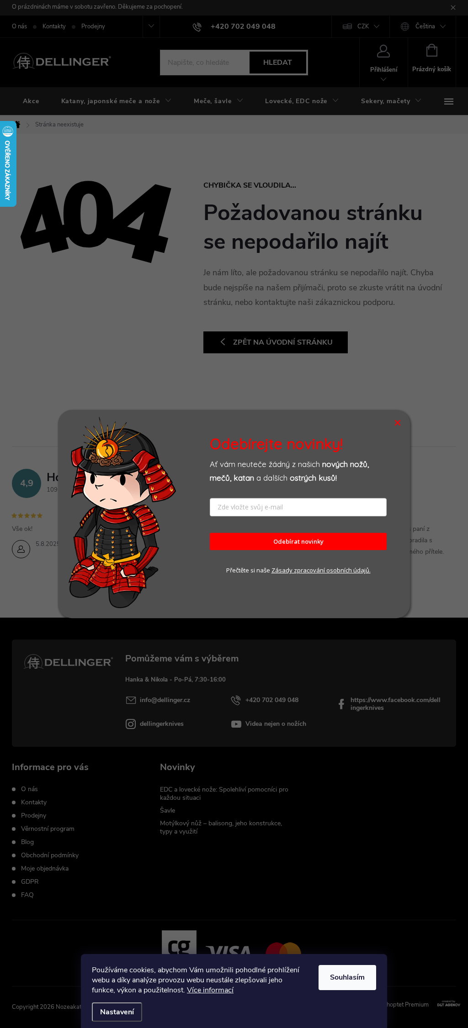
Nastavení (117, 1012)
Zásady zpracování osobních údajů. (321, 570)
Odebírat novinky (298, 541)
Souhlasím (347, 977)
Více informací (210, 990)
